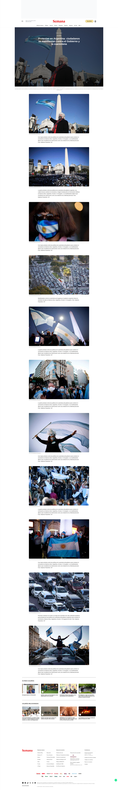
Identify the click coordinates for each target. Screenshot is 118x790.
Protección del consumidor (75, 752)
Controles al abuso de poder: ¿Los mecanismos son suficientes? (68, 695)
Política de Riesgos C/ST (61, 759)
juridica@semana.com (74, 760)
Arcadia (38, 759)
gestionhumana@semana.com (76, 764)
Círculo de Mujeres (50, 763)
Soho (38, 761)
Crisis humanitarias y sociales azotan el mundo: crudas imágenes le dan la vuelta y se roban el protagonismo (30, 718)
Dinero (38, 757)
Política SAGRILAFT (60, 761)
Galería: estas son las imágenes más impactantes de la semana (49, 695)
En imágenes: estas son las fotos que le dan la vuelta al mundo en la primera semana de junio (87, 696)
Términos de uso (59, 752)
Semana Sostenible (50, 766)
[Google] (23, 783)
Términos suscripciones (61, 757)
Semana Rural (49, 759)
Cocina (48, 761)
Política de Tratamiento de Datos (62, 755)
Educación (49, 752)
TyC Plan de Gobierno (60, 766)
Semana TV (39, 755)
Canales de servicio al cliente (90, 757)
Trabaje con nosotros (89, 759)
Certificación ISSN (59, 763)
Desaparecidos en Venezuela (29, 694)
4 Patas (38, 766)
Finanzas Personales (51, 757)
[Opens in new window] (25, 783)
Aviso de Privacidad (26, 785)
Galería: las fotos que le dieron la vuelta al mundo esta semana (48, 718)
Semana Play (40, 752)
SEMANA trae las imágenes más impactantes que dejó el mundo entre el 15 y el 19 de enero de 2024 (68, 718)
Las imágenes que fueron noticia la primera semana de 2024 (87, 718)
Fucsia (38, 763)
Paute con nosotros (88, 761)
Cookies (86, 764)
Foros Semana (49, 755)
